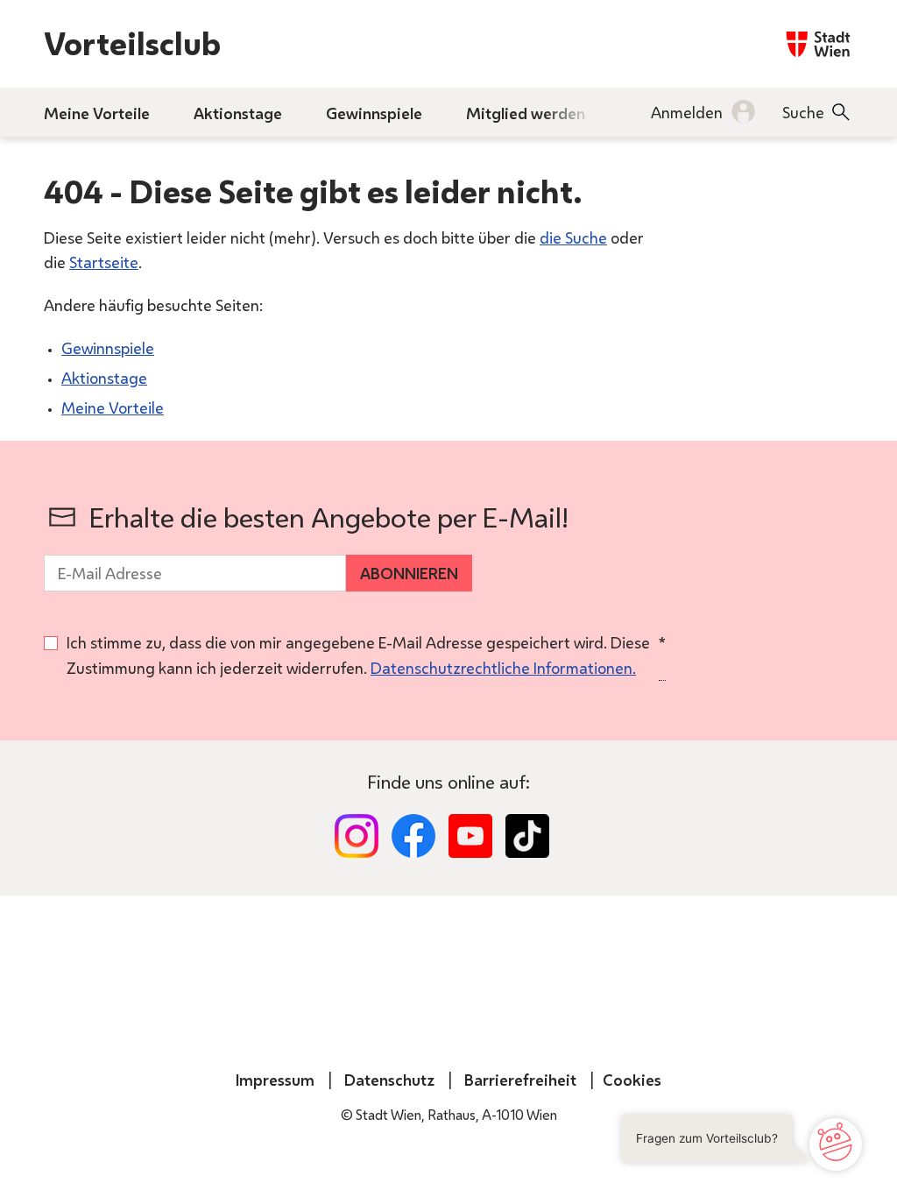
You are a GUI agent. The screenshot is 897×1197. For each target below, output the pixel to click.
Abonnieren (409, 573)
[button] (746, 1144)
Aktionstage (104, 377)
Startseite (103, 262)
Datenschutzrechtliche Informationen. (503, 667)
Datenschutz (389, 1079)
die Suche (573, 237)
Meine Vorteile (112, 407)
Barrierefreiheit (520, 1079)
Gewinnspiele (107, 347)
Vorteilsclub (132, 43)
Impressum (275, 1079)
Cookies (632, 1079)
